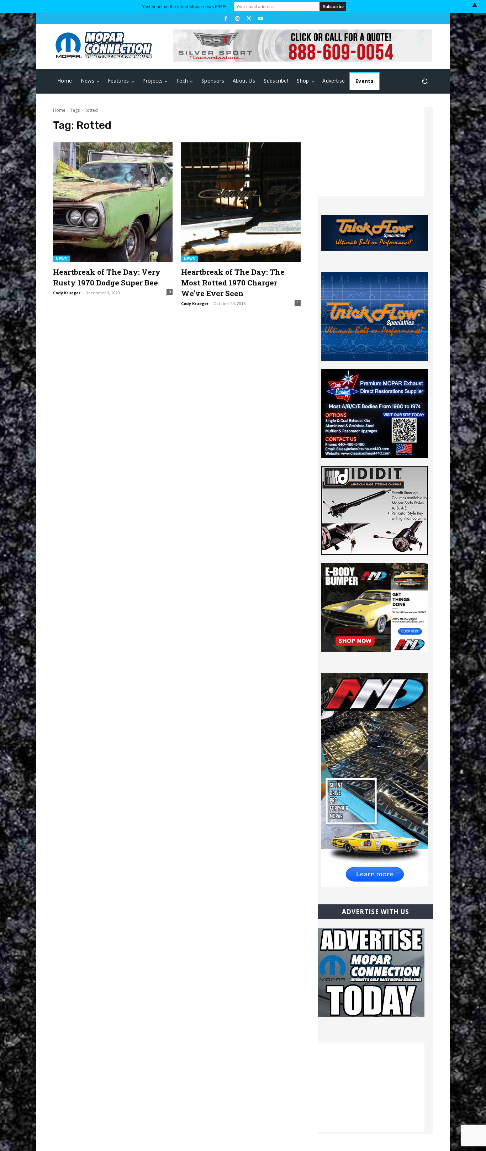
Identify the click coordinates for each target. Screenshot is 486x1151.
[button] (424, 81)
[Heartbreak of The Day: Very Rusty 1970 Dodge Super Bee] (113, 202)
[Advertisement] (371, 151)
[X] (249, 18)
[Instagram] (237, 18)
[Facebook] (225, 18)
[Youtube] (260, 18)
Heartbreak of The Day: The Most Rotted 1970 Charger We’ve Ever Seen (233, 282)
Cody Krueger (66, 292)
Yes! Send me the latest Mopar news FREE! (184, 6)
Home (59, 110)
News (61, 258)
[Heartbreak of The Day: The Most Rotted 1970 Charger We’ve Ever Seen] (241, 202)
